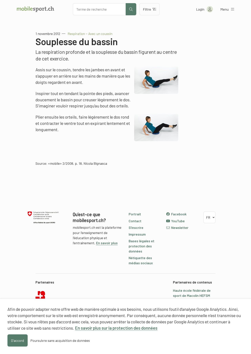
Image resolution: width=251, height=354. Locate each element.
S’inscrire (136, 227)
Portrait (135, 214)
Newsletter (179, 227)
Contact (135, 221)
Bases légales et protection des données (141, 246)
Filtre (147, 9)
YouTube (177, 221)
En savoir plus (107, 243)
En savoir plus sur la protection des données (116, 327)
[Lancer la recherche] (131, 9)
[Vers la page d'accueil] (35, 9)
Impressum (137, 234)
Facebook (178, 214)
